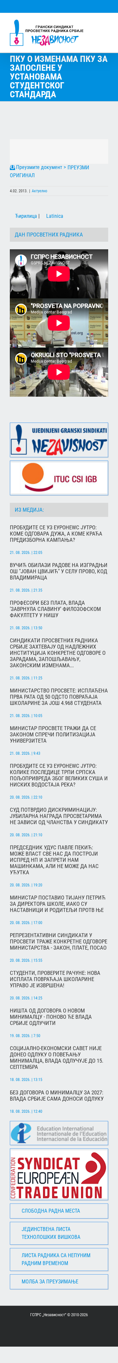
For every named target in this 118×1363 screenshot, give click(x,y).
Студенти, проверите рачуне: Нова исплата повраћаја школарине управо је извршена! (55, 979)
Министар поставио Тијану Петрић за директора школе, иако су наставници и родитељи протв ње (58, 904)
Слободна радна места (51, 1211)
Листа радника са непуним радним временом (56, 1259)
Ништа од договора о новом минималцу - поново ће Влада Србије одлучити (51, 1017)
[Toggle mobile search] (93, 23)
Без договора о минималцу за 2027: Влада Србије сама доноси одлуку (57, 1095)
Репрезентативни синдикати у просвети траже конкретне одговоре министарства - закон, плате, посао (58, 941)
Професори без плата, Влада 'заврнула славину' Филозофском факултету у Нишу (55, 609)
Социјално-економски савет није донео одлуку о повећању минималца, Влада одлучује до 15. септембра (56, 1057)
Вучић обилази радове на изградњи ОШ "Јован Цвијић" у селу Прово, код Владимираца (59, 571)
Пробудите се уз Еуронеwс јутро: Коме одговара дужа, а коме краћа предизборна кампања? (56, 533)
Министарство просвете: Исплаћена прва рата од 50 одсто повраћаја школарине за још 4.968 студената (59, 697)
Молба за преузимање (50, 1281)
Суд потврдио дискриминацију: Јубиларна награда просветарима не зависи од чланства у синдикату (59, 816)
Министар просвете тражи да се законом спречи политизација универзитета (53, 734)
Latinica (54, 216)
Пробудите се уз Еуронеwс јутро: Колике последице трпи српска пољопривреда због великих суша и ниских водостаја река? (59, 775)
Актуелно (39, 191)
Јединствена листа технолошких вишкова (51, 1233)
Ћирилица (25, 216)
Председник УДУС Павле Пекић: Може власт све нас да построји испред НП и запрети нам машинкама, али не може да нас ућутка (54, 860)
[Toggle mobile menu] (105, 23)
